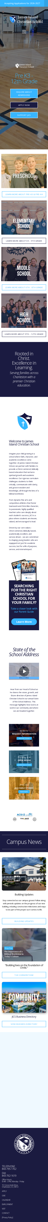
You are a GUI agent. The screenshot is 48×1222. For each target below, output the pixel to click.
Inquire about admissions (24, 93)
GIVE (4, 1195)
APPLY (4, 1191)
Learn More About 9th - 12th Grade (24, 334)
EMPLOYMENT (7, 1204)
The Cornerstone (24, 975)
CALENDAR (6, 1200)
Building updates (24, 921)
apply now (24, 105)
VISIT (3, 1208)
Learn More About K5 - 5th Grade (24, 241)
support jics (24, 115)
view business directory (24, 1024)
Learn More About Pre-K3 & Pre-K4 (24, 194)
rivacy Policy (8, 1217)
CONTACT (5, 1213)
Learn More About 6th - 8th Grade (24, 287)
